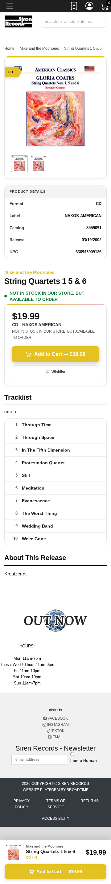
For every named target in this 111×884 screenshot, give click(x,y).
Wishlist (58, 372)
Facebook (57, 718)
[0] (105, 7)
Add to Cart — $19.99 (59, 354)
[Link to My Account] (89, 7)
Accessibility (55, 818)
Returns (89, 801)
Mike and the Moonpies (39, 48)
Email (57, 737)
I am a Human (83, 760)
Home (9, 48)
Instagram (57, 724)
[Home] (18, 21)
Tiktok (57, 731)
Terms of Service (55, 804)
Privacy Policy (22, 804)
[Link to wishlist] (74, 7)
